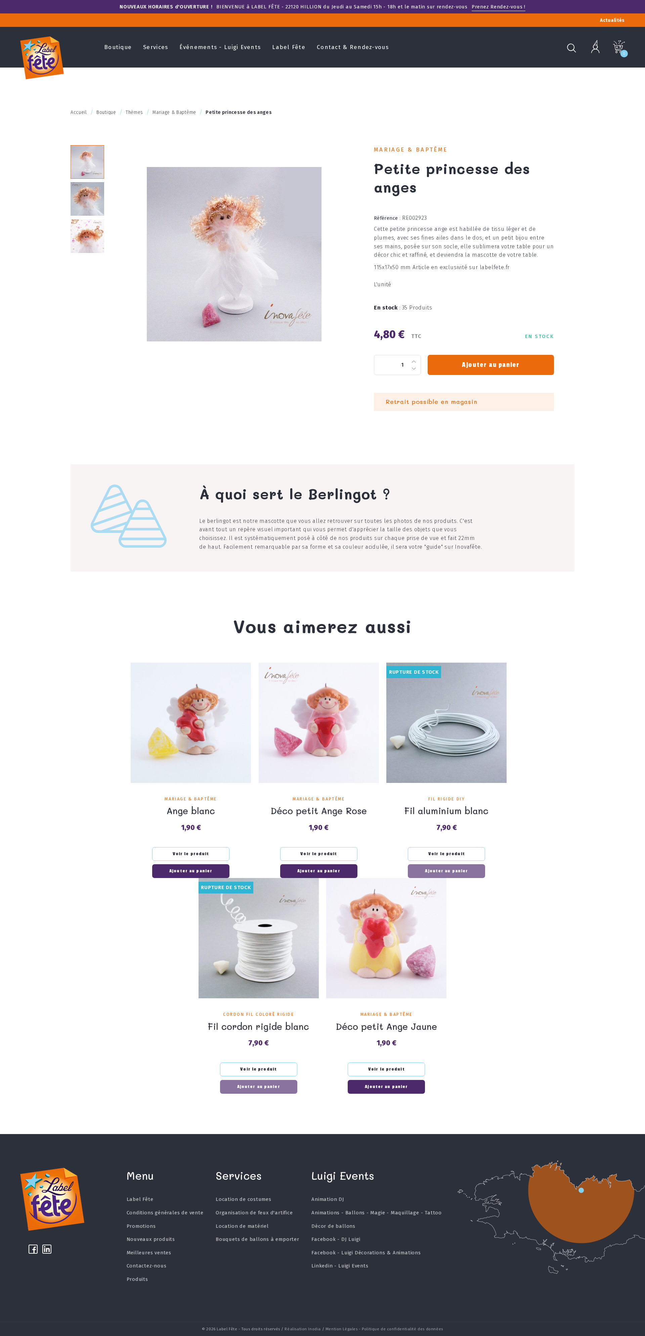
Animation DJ (327, 1199)
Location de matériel (242, 1226)
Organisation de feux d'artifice (254, 1213)
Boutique (118, 47)
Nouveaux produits (151, 1239)
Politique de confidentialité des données (402, 1329)
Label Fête (288, 47)
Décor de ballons (333, 1226)
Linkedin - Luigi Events (339, 1266)
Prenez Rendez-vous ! (498, 7)
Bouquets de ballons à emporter (257, 1239)
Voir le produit (191, 854)
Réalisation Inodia (303, 1329)
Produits (137, 1279)
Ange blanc (191, 811)
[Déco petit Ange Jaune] (386, 938)
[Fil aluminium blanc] (446, 723)
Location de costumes (243, 1199)
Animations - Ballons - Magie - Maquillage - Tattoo (376, 1213)
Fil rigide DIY (446, 798)
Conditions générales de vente (165, 1213)
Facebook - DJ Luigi (335, 1239)
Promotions (141, 1226)
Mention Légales (342, 1329)
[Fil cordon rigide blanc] (259, 938)
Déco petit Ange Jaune (386, 1026)
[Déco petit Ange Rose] (319, 723)
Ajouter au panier (490, 365)
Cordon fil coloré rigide (258, 1014)
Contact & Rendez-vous (353, 47)
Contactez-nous (147, 1266)
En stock (387, 307)
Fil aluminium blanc (446, 811)
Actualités (612, 20)
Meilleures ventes (149, 1253)
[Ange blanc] (191, 723)
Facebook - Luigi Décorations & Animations (366, 1253)
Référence (387, 218)
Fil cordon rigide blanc (258, 1026)
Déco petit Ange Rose (318, 811)
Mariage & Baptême (411, 149)
